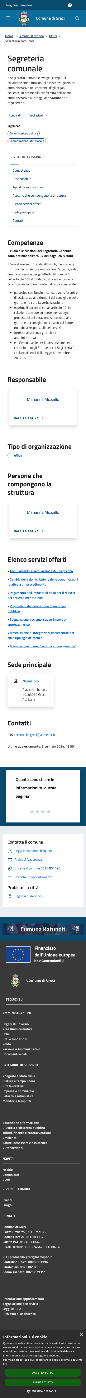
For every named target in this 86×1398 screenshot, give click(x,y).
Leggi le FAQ (12, 1308)
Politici (7, 1043)
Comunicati (11, 1174)
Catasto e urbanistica (18, 1095)
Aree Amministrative (17, 1028)
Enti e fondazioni (15, 1038)
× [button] (81, 1334)
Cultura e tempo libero (19, 1080)
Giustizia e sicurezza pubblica (24, 1127)
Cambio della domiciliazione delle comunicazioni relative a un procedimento (43, 582)
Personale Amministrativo (21, 1048)
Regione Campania (19, 5)
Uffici (53, 35)
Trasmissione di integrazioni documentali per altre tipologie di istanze (41, 635)
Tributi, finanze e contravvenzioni (27, 1132)
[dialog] (43, 1364)
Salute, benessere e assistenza (25, 1142)
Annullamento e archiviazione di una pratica (41, 570)
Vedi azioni (36, 115)
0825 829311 (36, 1271)
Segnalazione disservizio (20, 1303)
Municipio (31, 681)
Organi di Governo (16, 1023)
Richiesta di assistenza (19, 1313)
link (5, 1364)
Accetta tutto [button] (42, 1372)
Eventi (7, 1199)
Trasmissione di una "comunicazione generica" (43, 646)
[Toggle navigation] (8, 17)
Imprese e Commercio (18, 1090)
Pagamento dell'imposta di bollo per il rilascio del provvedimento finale (41, 595)
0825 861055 (29, 1266)
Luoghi (8, 1204)
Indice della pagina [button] (27, 157)
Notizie (8, 1169)
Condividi (15, 115)
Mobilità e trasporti (17, 1100)
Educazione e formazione (21, 1122)
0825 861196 (38, 1261)
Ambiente (9, 1137)
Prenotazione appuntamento (23, 1298)
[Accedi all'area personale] (70, 5)
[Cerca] (77, 18)
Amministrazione (31, 35)
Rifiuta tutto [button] (43, 1382)
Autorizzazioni (13, 1147)
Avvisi (7, 1179)
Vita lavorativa (13, 1085)
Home (9, 35)
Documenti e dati (15, 1053)
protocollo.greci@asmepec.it (35, 734)
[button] (43, 1391)
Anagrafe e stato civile (19, 1075)
